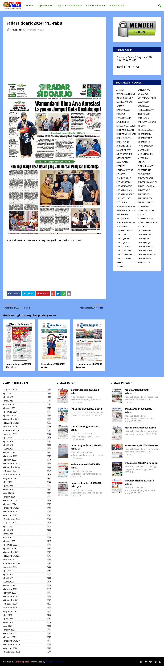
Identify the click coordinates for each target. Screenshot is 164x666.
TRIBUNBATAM (145, 234)
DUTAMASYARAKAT (147, 97)
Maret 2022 (27, 585)
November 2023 (27, 511)
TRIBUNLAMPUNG (146, 246)
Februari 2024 (27, 500)
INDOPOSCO (144, 113)
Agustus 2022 (27, 566)
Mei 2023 (27, 533)
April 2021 (27, 626)
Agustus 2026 (27, 389)
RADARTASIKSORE (125, 194)
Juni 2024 (27, 485)
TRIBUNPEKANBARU (125, 254)
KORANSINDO (123, 142)
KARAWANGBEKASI (147, 121)
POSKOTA (121, 174)
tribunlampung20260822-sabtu (84, 428)
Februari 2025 (27, 456)
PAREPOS (121, 166)
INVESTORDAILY (123, 117)
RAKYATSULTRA (145, 198)
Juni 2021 (27, 618)
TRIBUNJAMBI (144, 238)
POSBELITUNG (144, 170)
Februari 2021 (27, 633)
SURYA (141, 226)
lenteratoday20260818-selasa (142, 445)
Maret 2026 (27, 408)
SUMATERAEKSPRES (147, 222)
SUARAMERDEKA (146, 218)
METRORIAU (143, 158)
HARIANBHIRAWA (146, 109)
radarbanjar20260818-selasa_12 (137, 391)
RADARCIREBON (145, 178)
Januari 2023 (27, 548)
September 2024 (27, 474)
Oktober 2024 (27, 470)
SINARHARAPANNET (125, 210)
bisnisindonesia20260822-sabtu (85, 391)
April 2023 (27, 537)
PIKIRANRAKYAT (145, 166)
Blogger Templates (54, 661)
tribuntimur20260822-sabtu (86, 408)
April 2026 (27, 404)
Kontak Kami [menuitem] (117, 5)
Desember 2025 (27, 419)
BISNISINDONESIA (124, 97)
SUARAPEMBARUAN (125, 222)
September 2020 (27, 651)
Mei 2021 (27, 622)
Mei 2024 (27, 489)
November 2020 (27, 644)
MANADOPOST (123, 150)
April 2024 (27, 493)
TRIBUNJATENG (123, 242)
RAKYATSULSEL (123, 198)
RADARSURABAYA (146, 186)
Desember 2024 (27, 463)
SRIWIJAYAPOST (123, 218)
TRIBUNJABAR (122, 238)
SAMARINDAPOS (145, 202)
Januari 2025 (27, 459)
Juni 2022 (27, 574)
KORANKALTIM (145, 133)
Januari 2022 (27, 592)
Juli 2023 (27, 526)
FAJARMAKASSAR (124, 101)
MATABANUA (144, 150)
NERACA (141, 162)
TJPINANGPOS (144, 230)
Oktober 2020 (27, 648)
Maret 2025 (27, 452)
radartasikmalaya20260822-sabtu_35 (86, 484)
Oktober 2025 (27, 426)
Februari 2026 (27, 411)
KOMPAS (142, 125)
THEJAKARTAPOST (124, 230)
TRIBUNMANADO (124, 250)
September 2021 (27, 607)
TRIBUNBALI (121, 234)
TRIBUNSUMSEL (123, 258)
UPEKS (119, 262)
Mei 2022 (27, 578)
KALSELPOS (143, 117)
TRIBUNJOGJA (144, 242)
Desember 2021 (27, 596)
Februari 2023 (27, 544)
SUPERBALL (121, 226)
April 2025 (27, 448)
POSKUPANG (144, 174)
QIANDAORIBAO (123, 178)
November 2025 (27, 422)
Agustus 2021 (27, 611)
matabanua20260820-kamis (140, 427)
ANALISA (120, 89)
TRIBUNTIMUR (144, 258)
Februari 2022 (27, 589)
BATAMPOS (143, 93)
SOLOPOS (142, 214)
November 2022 (27, 555)
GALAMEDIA (143, 101)
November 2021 (27, 600)
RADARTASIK (144, 190)
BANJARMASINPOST (125, 93)
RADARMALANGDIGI (147, 182)
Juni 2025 (27, 441)
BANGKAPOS (144, 89)
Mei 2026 (27, 400)
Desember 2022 (27, 552)
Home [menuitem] (29, 5)
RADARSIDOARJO (124, 186)
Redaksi (17, 29)
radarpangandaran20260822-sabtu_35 (86, 447)
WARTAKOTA (144, 262)
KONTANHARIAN (145, 129)
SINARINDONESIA (146, 210)
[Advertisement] (55, 57)
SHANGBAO (143, 206)
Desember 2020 (27, 640)
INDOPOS (121, 113)
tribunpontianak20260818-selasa (140, 482)
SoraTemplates (21, 661)
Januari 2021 (27, 637)
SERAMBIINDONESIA (125, 206)
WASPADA (121, 266)
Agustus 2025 (27, 433)
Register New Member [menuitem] (69, 5)
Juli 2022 (27, 570)
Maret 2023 (27, 541)
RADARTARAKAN (124, 190)
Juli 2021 (27, 614)
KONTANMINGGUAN (126, 133)
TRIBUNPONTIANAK (147, 254)
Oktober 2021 (27, 603)
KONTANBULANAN (125, 129)
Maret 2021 (27, 629)
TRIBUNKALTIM (123, 246)
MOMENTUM (122, 162)
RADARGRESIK (123, 182)
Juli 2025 (27, 437)
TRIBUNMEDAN (145, 250)
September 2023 (27, 518)
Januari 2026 (27, 415)
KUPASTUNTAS (123, 146)
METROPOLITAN (123, 158)
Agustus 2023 (27, 522)
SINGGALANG (122, 214)
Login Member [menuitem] (45, 5)
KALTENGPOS (122, 121)
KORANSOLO (144, 142)
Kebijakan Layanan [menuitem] (96, 5)
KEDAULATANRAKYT (125, 125)
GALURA (120, 105)
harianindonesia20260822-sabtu (85, 466)
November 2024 (27, 467)
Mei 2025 (27, 445)
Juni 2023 (27, 530)
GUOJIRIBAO (143, 105)
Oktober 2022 (27, 559)
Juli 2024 (27, 482)
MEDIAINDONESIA (146, 154)
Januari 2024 (27, 504)
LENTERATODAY (145, 146)
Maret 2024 (27, 496)
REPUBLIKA (121, 202)
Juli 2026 (27, 393)
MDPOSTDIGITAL (124, 154)
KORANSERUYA (123, 138)
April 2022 (27, 581)
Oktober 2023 (27, 515)
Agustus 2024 (27, 478)
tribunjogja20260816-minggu (141, 462)
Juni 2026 (27, 397)
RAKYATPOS (143, 194)
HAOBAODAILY (123, 109)
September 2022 (27, 563)
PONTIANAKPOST (124, 170)
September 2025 (27, 430)
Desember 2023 (27, 507)
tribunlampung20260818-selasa (139, 410)
